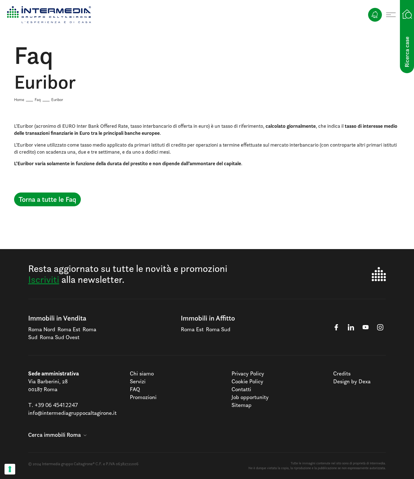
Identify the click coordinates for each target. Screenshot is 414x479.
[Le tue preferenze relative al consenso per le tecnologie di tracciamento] (10, 469)
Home (19, 99)
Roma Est (68, 329)
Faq (38, 99)
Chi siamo (142, 373)
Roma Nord (41, 329)
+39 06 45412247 (56, 405)
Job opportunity (250, 397)
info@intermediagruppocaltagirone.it (72, 412)
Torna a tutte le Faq (47, 199)
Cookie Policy (247, 381)
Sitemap (241, 405)
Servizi (138, 381)
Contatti (241, 389)
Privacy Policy (248, 373)
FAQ (135, 389)
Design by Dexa (352, 381)
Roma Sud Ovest (59, 337)
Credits (342, 373)
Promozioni (143, 397)
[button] (57, 435)
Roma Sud (218, 329)
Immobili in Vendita (57, 318)
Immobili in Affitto (208, 318)
